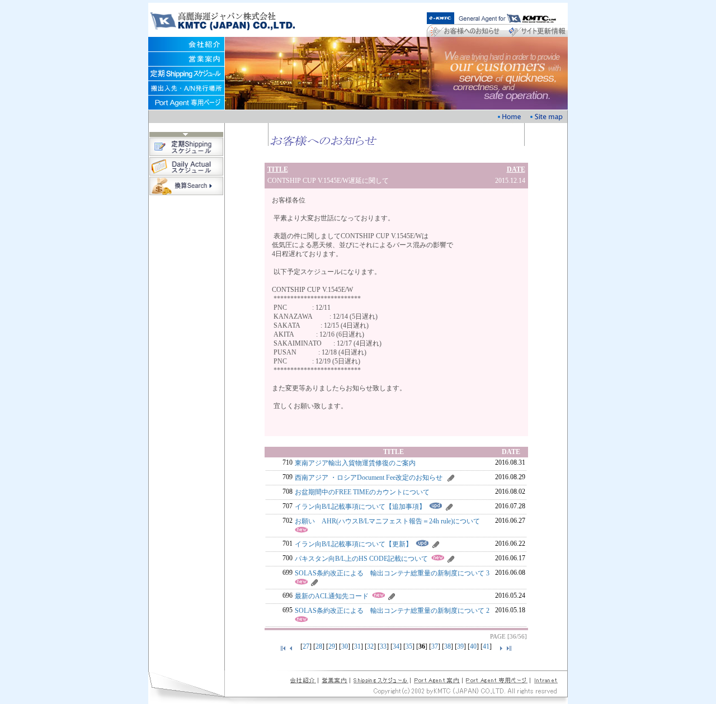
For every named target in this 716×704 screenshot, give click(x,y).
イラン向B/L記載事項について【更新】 (353, 544)
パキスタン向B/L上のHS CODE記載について (361, 559)
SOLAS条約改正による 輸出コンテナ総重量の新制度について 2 (392, 611)
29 (331, 646)
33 (383, 646)
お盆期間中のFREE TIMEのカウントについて (362, 492)
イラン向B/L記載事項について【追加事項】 (360, 507)
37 (434, 646)
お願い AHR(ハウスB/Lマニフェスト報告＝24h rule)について (387, 521)
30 (344, 646)
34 (396, 646)
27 (306, 646)
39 (460, 646)
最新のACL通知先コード (332, 596)
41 (486, 646)
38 (447, 646)
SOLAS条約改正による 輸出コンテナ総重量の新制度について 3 (392, 573)
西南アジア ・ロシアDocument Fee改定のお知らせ (368, 477)
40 (473, 646)
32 (370, 646)
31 (357, 646)
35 (409, 646)
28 (318, 646)
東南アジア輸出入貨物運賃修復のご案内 (355, 463)
